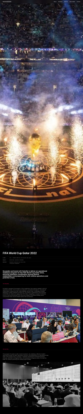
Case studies (72, 1)
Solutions (60, 1)
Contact (78, 1)
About (55, 1)
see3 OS (66, 1)
